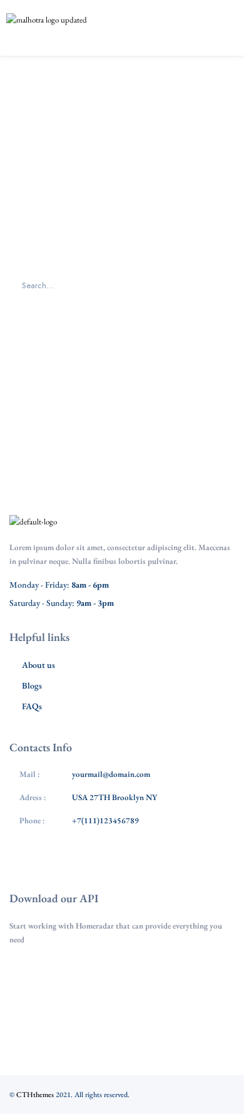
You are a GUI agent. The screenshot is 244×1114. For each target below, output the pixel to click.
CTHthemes (35, 1095)
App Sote (128, 974)
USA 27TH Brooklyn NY (114, 797)
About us (38, 664)
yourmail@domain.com (111, 774)
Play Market (128, 1012)
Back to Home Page (122, 356)
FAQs (32, 706)
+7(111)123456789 (105, 820)
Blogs (32, 685)
